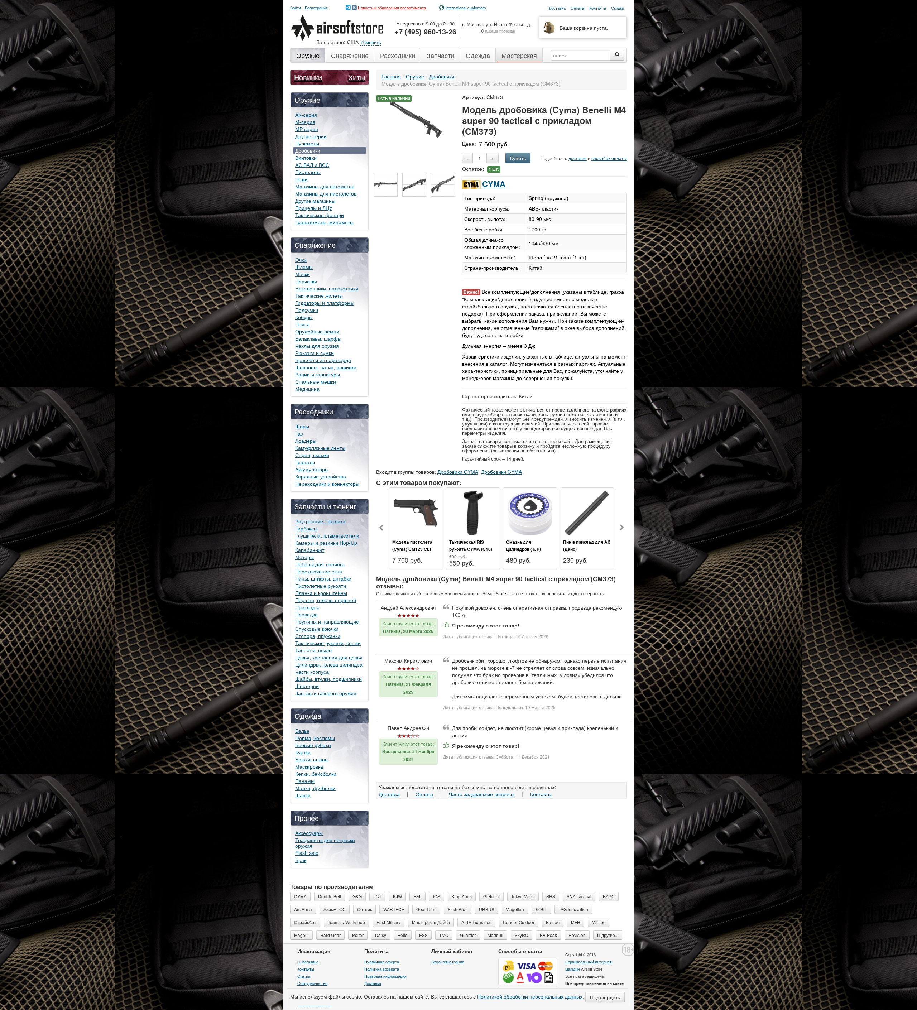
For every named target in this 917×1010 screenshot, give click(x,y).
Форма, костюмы (315, 737)
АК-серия (306, 114)
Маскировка (309, 766)
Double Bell (329, 896)
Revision (577, 935)
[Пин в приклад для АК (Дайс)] (587, 512)
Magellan (515, 909)
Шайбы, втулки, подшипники (328, 678)
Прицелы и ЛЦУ (313, 207)
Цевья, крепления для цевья (329, 657)
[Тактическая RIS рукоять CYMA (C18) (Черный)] (473, 512)
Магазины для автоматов (324, 186)
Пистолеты (308, 171)
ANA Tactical (579, 896)
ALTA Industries (476, 922)
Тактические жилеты (319, 295)
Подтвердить (605, 997)
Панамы (305, 780)
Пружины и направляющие (327, 621)
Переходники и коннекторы (327, 483)
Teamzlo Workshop (346, 922)
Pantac (553, 922)
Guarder (468, 935)
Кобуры (304, 317)
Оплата (424, 794)
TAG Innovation (573, 909)
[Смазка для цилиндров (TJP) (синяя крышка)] (530, 512)
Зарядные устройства (320, 476)
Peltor (358, 935)
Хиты (356, 77)
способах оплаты (609, 158)
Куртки (303, 752)
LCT (377, 896)
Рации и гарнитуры (317, 374)
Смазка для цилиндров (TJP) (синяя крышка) (523, 549)
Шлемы (304, 266)
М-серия (305, 121)
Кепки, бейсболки (315, 773)
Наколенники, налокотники (326, 288)
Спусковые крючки (317, 628)
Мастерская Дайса (431, 922)
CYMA (493, 183)
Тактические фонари (319, 214)
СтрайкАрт (305, 922)
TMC (443, 935)
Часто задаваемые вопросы (481, 794)
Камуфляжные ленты (320, 447)
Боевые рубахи (313, 745)
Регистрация (316, 7)
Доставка (389, 794)
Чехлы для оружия (317, 345)
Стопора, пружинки (317, 635)
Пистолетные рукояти (320, 585)
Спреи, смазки (312, 454)
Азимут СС (334, 909)
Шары (302, 426)
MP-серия (306, 129)
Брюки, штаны (311, 759)
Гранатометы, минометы (324, 222)
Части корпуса (312, 671)
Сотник (364, 909)
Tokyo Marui (523, 896)
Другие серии (311, 136)
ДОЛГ (541, 909)
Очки (301, 259)
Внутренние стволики (320, 521)
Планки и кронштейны (321, 592)
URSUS (486, 909)
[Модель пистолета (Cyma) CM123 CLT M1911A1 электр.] (416, 512)
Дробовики (307, 150)
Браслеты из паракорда (323, 360)
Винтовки (306, 157)
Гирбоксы (306, 528)
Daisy (380, 935)
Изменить (370, 42)
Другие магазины (315, 200)
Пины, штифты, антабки (323, 578)
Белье (302, 730)
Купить (518, 158)
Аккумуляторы (311, 469)
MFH (575, 922)
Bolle (403, 935)
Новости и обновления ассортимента (392, 7)
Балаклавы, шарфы (318, 338)
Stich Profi (457, 909)
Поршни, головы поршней (325, 599)
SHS (550, 896)
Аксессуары (309, 832)
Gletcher (491, 896)
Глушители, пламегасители (327, 535)
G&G (357, 896)
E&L (417, 896)
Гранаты (305, 462)
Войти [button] (295, 7)
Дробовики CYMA (457, 471)
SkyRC (521, 935)
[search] (617, 55)
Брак (300, 860)
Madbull (495, 935)
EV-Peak (548, 935)
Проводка (306, 614)
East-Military (388, 922)
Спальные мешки (315, 381)
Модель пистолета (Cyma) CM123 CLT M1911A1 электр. (412, 549)
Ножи (301, 179)
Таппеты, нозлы (313, 650)
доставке (577, 158)
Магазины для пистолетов (325, 193)
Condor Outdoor (518, 922)
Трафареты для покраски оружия (325, 842)
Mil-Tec (598, 922)
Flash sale (306, 852)
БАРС (609, 896)
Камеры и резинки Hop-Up (326, 542)
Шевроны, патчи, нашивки (325, 367)
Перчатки (306, 281)
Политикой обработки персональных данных (529, 996)
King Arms (462, 896)
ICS (436, 896)
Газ (299, 433)
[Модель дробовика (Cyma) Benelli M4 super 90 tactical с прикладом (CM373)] (416, 118)
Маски (302, 274)
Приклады (307, 607)
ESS (423, 935)
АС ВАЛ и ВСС (312, 164)
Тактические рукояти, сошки (328, 642)
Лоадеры (305, 440)
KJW (397, 896)
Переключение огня (318, 571)
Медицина (307, 388)
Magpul (301, 935)
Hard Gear (330, 935)
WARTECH (394, 909)
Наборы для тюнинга (320, 564)
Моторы (304, 557)
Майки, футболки (315, 788)
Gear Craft (426, 909)
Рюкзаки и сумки (314, 352)
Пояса (302, 324)
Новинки (308, 77)
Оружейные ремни (317, 331)
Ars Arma (303, 909)
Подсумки (306, 309)
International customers (465, 7)
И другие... (607, 935)
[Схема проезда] (500, 31)
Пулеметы (307, 143)
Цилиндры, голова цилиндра (329, 664)
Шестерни (307, 685)
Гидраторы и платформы (324, 302)
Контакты (541, 794)
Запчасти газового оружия (325, 693)
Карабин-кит (309, 549)
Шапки (303, 795)
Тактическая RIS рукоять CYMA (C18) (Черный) (470, 549)
